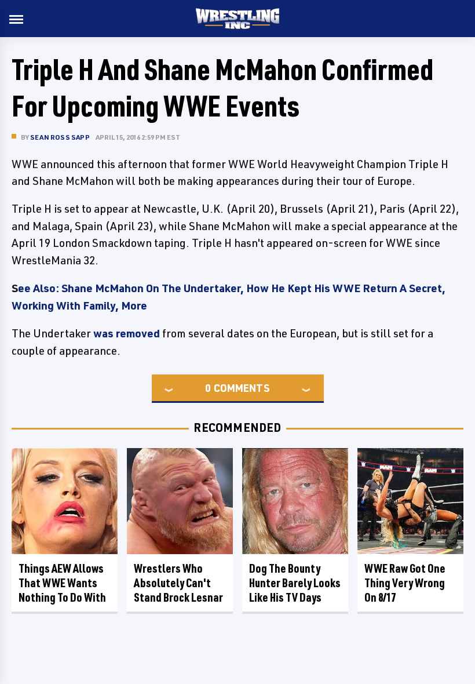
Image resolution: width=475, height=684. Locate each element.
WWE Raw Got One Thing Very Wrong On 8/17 (404, 583)
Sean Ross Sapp (60, 137)
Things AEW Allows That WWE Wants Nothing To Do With (62, 583)
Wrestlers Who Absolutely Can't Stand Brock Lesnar (178, 583)
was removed (126, 333)
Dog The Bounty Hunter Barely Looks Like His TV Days (295, 583)
